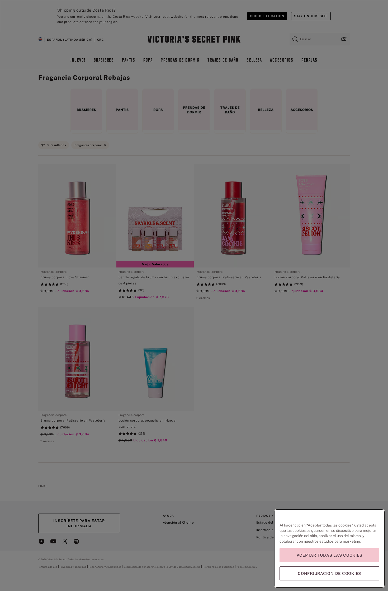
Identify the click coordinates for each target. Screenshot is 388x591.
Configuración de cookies (329, 573)
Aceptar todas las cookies (329, 555)
